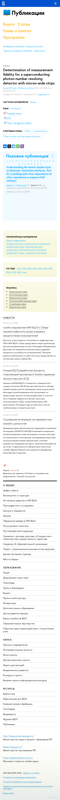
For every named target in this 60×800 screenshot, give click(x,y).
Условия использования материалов (19, 777)
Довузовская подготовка (15, 577)
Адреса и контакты (31, 773)
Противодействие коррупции (18, 531)
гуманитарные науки (15, 246)
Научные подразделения (15, 644)
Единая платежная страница (17, 554)
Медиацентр (9, 714)
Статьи (24, 24)
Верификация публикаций (14, 46)
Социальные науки (17, 304)
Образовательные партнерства (19, 623)
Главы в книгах (17, 30)
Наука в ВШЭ (39, 51)
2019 (14, 272)
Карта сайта (8, 793)
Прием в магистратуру (14, 598)
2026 (24, 268)
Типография (9, 708)
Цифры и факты (11, 490)
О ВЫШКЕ (9, 485)
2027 (19, 268)
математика (41, 249)
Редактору (53, 797)
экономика (42, 253)
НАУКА (7, 639)
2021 (50, 268)
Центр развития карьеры (15, 613)
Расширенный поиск (34, 46)
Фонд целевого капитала (15, 525)
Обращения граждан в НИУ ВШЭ (19, 520)
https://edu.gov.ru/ (12, 746)
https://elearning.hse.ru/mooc (18, 757)
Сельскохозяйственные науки (23, 300)
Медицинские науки (18, 297)
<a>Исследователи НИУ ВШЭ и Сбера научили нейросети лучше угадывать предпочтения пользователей (25, 331)
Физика (33, 102)
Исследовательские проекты (17, 649)
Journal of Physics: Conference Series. (19, 88)
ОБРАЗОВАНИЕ (12, 567)
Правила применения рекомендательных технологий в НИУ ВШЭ (28, 787)
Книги (9, 24)
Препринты (14, 37)
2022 (45, 268)
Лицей (6, 572)
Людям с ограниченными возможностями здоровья (28, 549)
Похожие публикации (27, 156)
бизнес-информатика (16, 240)
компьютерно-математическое (20, 249)
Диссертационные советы (16, 659)
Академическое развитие (15, 670)
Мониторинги (10, 654)
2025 (29, 268)
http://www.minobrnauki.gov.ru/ (18, 736)
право (21, 253)
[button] (6, 161)
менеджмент (12, 253)
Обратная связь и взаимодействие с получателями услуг (28, 630)
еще (24, 272)
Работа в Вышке (10, 559)
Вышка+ (7, 593)
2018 (19, 272)
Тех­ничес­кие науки (17, 307)
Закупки (7, 515)
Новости (9, 317)
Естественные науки (18, 294)
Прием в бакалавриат (13, 587)
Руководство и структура (16, 495)
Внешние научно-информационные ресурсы (25, 680)
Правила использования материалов (17, 51)
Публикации (28, 13)
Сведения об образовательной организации (25, 544)
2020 (8, 272)
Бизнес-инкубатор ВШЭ (15, 618)
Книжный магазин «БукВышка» (18, 703)
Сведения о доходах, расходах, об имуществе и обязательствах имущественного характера (27, 537)
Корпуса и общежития (14, 510)
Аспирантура (9, 603)
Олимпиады (9, 582)
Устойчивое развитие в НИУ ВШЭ (20, 500)
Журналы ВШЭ (10, 719)
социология (30, 253)
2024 (34, 268)
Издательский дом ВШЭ (15, 698)
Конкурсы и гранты (12, 675)
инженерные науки (34, 246)
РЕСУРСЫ (9, 688)
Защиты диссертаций (13, 665)
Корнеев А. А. (44, 94)
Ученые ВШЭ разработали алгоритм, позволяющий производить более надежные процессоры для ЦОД (29, 374)
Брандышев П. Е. (23, 185)
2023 (40, 268)
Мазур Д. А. (11, 185)
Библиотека (9, 693)
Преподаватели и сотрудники (18, 505)
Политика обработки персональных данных (22, 782)
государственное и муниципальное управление (28, 243)
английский (15, 108)
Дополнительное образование (18, 608)
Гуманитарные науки (18, 291)
